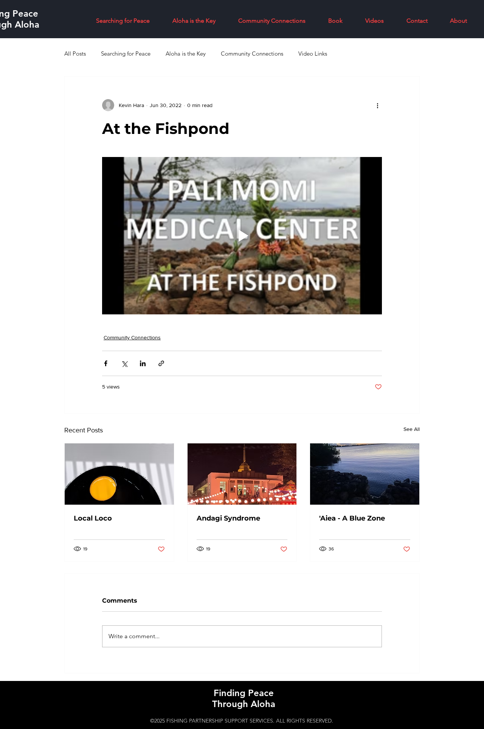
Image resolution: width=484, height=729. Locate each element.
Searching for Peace (125, 53)
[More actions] (377, 105)
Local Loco (93, 518)
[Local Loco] (119, 474)
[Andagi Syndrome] (242, 474)
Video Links (312, 53)
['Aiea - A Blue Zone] (364, 474)
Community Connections (252, 53)
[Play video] (242, 235)
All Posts (75, 53)
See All (411, 429)
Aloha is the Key (186, 53)
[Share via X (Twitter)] (124, 363)
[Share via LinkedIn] (142, 363)
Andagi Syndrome (228, 518)
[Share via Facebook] (105, 363)
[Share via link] (161, 363)
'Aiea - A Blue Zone (352, 518)
